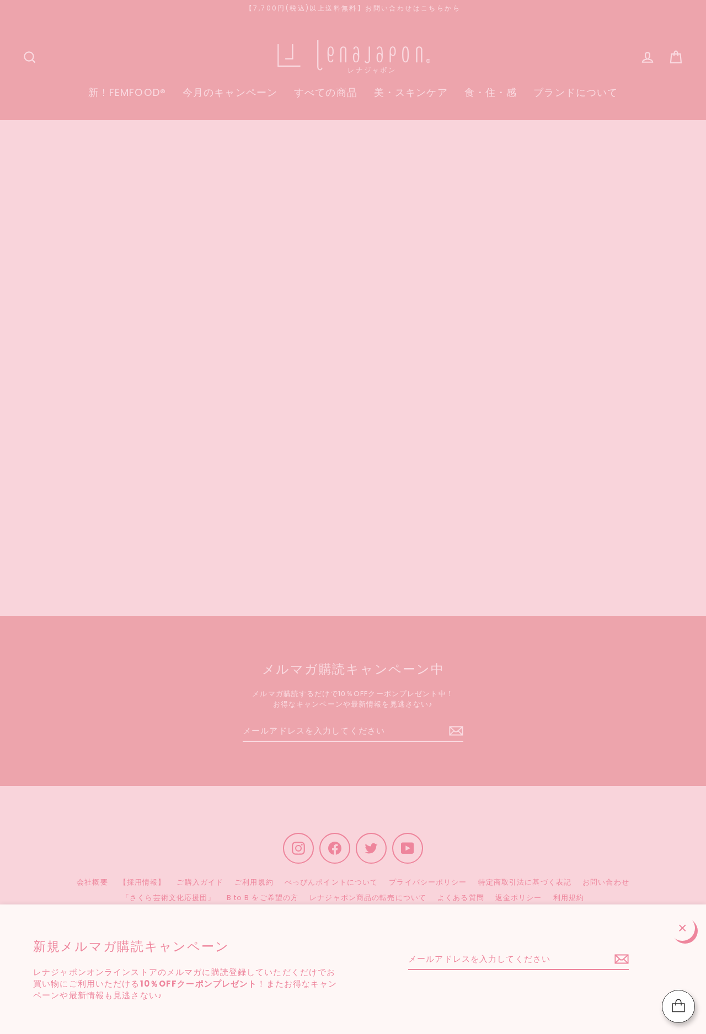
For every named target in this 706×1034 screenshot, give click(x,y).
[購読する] (620, 959)
